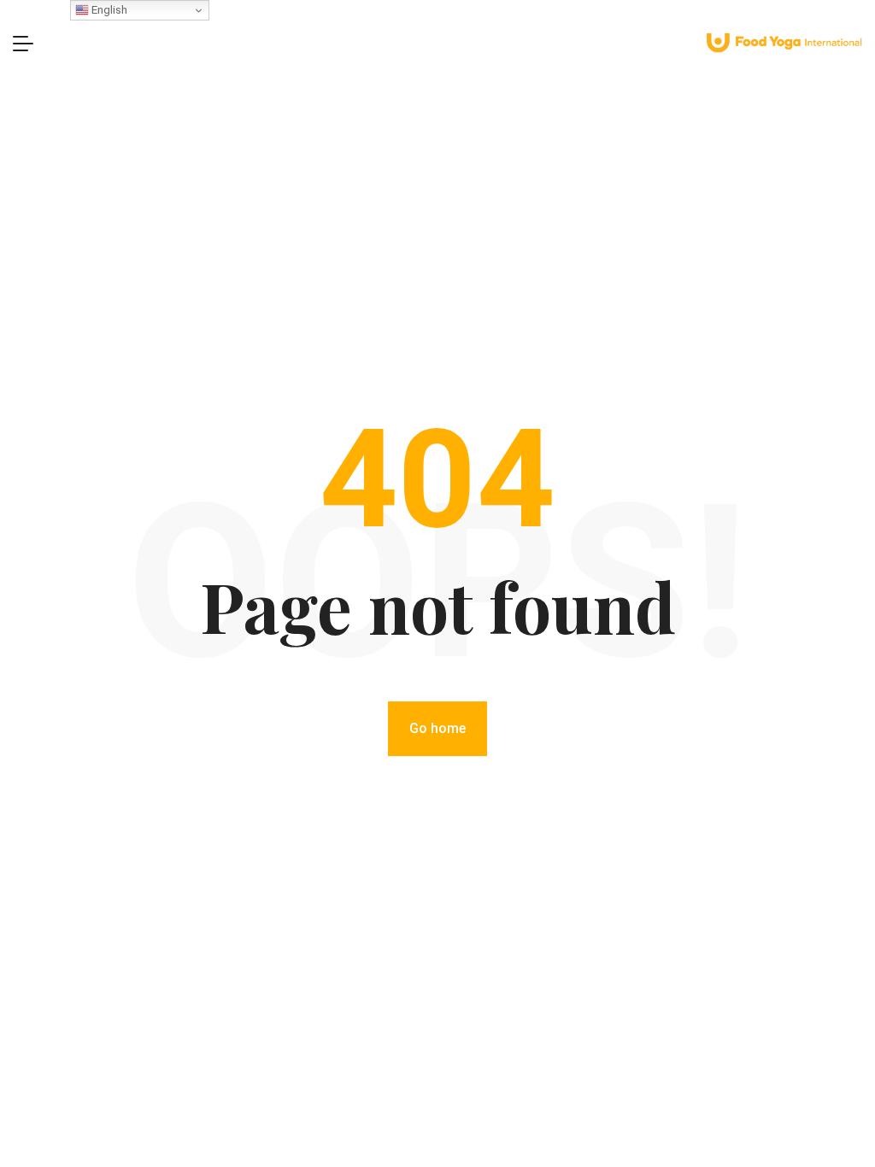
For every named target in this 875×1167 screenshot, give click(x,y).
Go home (437, 728)
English (108, 9)
